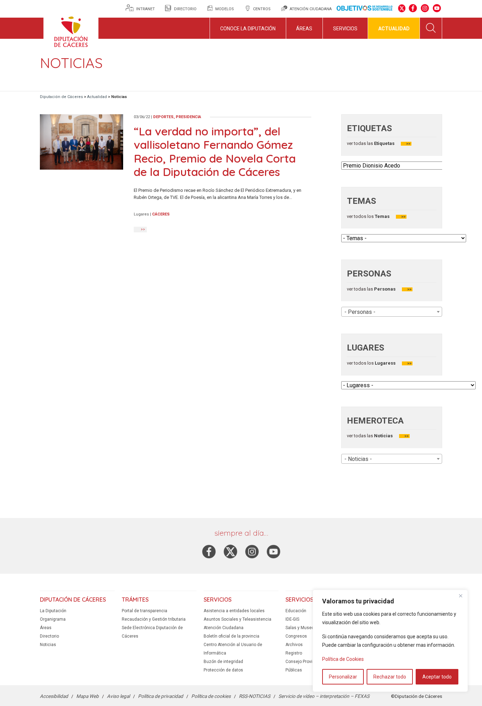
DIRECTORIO (185, 9)
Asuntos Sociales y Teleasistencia (237, 619)
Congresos (296, 636)
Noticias (383, 435)
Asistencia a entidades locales (234, 610)
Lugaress (385, 363)
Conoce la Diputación (248, 28)
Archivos (294, 644)
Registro (293, 653)
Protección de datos (223, 670)
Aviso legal (118, 696)
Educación (295, 610)
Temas (382, 216)
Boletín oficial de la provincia (231, 636)
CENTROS (262, 9)
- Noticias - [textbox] (358, 459)
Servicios (345, 28)
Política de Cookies (343, 659)
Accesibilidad (54, 696)
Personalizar (343, 677)
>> (408, 144)
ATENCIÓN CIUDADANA (311, 9)
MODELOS (224, 9)
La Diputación (53, 610)
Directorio (49, 636)
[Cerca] (460, 595)
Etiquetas (384, 143)
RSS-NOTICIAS (254, 696)
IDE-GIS (292, 619)
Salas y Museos (301, 627)
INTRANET (146, 9)
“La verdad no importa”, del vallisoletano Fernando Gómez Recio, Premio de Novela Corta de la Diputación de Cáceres (215, 151)
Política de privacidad (160, 696)
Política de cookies (211, 696)
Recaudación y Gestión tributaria (154, 619)
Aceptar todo (437, 677)
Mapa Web (87, 696)
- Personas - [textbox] (359, 312)
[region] (390, 641)
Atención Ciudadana (223, 627)
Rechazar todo (389, 677)
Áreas (304, 28)
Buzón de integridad (223, 661)
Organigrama (53, 619)
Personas (384, 289)
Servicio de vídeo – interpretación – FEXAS (323, 696)
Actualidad (394, 28)
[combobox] (391, 312)
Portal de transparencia (144, 610)
